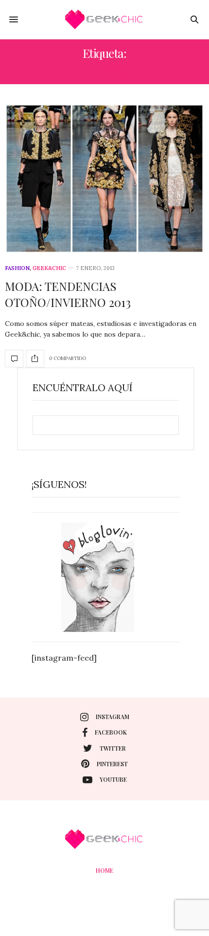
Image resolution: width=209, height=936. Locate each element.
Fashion (17, 268)
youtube (113, 779)
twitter (113, 748)
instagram (112, 716)
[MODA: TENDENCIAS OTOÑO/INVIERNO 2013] (104, 178)
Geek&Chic (49, 268)
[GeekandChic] (104, 19)
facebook (111, 732)
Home (104, 870)
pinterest (112, 764)
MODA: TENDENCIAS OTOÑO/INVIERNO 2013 (68, 294)
